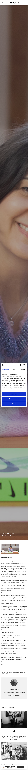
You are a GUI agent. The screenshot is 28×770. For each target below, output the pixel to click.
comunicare (12, 672)
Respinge (14, 403)
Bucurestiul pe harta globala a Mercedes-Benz (14, 730)
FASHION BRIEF (6, 533)
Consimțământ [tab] (5, 369)
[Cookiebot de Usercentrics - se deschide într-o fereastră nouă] (20, 365)
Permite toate (14, 394)
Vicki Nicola (5, 673)
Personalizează (13, 398)
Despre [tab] (23, 369)
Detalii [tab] (14, 369)
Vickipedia (13, 533)
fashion (17, 672)
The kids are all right (7, 762)
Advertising (5, 672)
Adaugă (20, 766)
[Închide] (26, 767)
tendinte (23, 672)
